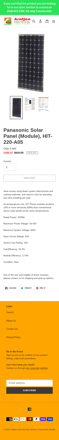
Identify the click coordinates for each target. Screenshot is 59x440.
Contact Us (12, 329)
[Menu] (53, 21)
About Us (11, 320)
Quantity (7, 161)
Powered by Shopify (46, 429)
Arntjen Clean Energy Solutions (24, 429)
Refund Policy (13, 337)
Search (10, 312)
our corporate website (37, 368)
